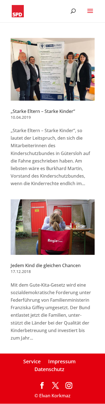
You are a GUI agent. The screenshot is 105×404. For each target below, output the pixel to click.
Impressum (62, 361)
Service (32, 361)
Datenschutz (49, 369)
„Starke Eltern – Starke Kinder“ (43, 111)
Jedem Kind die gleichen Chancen (46, 265)
